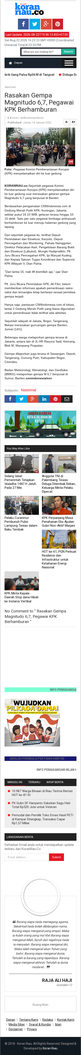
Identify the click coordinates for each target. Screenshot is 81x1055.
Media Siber (17, 1024)
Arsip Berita (55, 782)
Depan (18, 62)
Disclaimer (16, 1029)
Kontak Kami (65, 1019)
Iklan (58, 1024)
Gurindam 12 (64, 985)
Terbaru (34, 782)
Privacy (32, 1029)
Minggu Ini (15, 782)
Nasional (10, 87)
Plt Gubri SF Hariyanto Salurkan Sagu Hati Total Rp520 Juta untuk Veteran (41, 805)
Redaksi (47, 1019)
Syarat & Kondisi (40, 1024)
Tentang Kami (28, 1019)
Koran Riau (50, 1048)
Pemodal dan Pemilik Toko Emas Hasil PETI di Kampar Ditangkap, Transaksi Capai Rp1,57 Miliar (42, 819)
